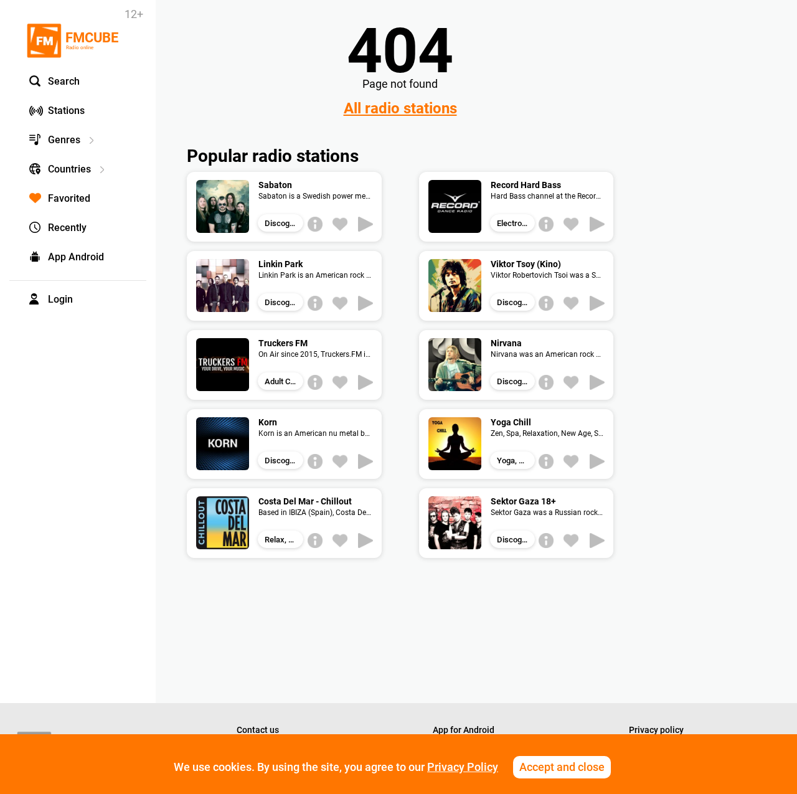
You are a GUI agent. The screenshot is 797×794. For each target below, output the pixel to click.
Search (64, 81)
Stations (66, 110)
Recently (67, 228)
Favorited (69, 198)
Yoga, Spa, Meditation (516, 460)
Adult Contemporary (284, 381)
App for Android (463, 730)
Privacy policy (656, 730)
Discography (284, 223)
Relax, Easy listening (284, 539)
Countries (69, 169)
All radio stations (400, 108)
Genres (64, 140)
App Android (76, 257)
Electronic (514, 223)
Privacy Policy (462, 766)
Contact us (258, 730)
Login (60, 299)
